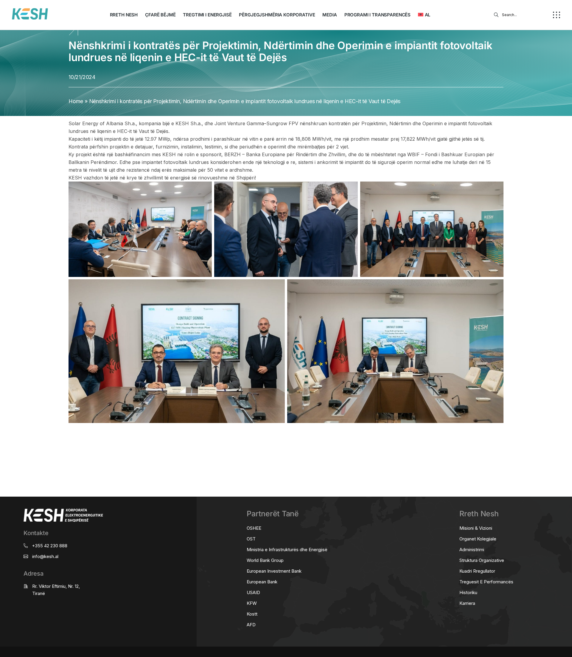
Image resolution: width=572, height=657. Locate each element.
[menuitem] (424, 15)
